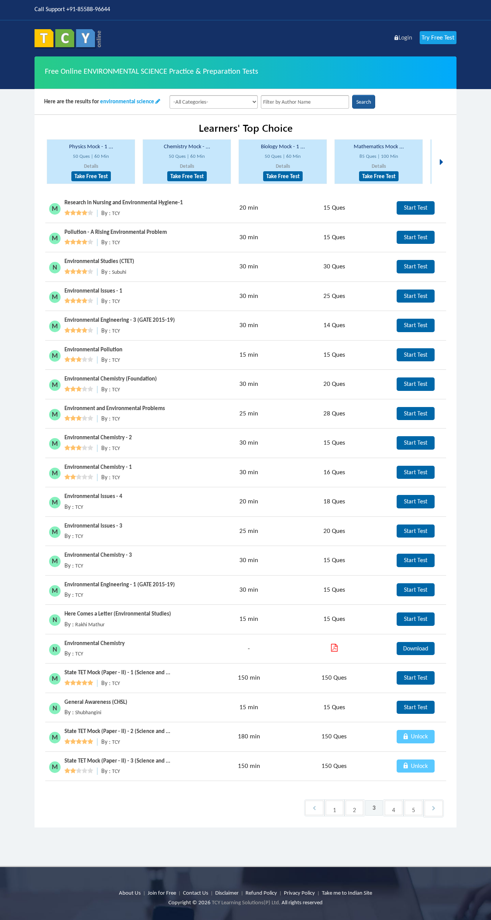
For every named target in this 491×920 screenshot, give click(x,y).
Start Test (415, 207)
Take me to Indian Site (347, 892)
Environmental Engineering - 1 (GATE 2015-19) (119, 584)
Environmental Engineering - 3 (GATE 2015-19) (119, 319)
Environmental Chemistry (94, 643)
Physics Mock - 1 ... (91, 146)
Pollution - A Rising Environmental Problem (115, 231)
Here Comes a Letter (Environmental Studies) (117, 613)
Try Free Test (438, 37)
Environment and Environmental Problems (114, 408)
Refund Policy (261, 892)
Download (415, 648)
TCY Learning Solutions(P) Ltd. (246, 902)
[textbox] (305, 102)
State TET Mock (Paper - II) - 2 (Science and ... (117, 731)
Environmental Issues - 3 (93, 525)
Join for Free (162, 892)
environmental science (127, 101)
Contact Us (195, 892)
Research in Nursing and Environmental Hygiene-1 (123, 202)
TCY (116, 213)
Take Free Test (91, 176)
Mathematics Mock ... (379, 146)
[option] (91, 161)
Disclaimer (227, 892)
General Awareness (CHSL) (95, 701)
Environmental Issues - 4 (93, 496)
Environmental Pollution (93, 349)
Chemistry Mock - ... (187, 146)
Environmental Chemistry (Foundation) (110, 378)
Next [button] (443, 152)
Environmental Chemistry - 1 (98, 466)
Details (91, 166)
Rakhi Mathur (90, 624)
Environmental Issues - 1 (93, 290)
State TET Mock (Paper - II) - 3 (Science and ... (117, 760)
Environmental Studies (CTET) (99, 261)
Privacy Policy (299, 892)
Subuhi (119, 272)
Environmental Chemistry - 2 (98, 437)
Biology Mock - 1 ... (283, 146)
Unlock (418, 736)
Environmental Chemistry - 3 (98, 554)
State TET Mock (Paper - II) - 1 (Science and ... (117, 672)
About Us (130, 892)
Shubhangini (88, 712)
